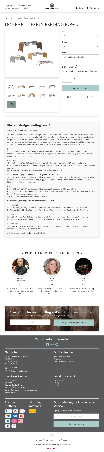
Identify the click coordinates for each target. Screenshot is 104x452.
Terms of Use (59, 380)
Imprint (56, 385)
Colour (64, 42)
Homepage (9, 18)
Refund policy (10, 392)
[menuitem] (54, 448)
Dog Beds (57, 359)
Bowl (64, 53)
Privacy (56, 382)
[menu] (52, 448)
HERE (42, 233)
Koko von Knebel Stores (14, 385)
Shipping (75, 71)
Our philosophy (11, 380)
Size (63, 31)
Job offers (8, 382)
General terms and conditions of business (21, 390)
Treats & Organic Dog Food (64, 361)
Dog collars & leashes (62, 356)
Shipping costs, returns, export (16, 387)
